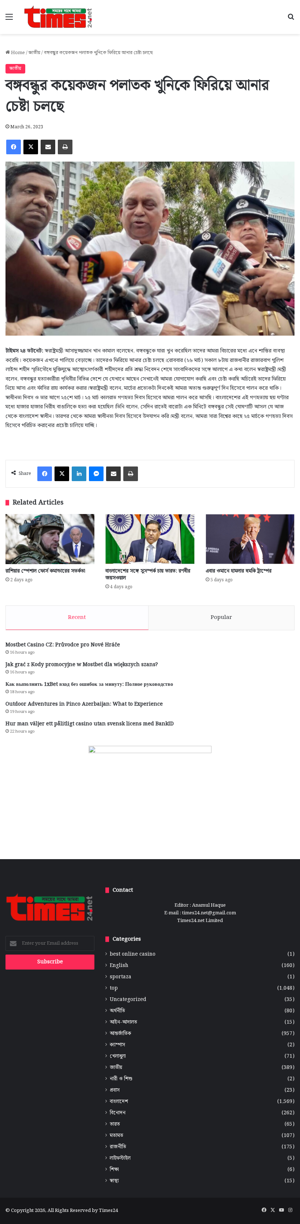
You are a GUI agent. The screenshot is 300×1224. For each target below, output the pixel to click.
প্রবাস (115, 1090)
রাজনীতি (118, 1147)
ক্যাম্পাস (117, 1045)
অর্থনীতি (117, 1011)
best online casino (132, 954)
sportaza (120, 977)
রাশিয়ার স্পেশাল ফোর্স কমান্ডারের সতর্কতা (45, 571)
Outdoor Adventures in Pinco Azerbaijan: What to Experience (84, 704)
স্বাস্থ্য (114, 1181)
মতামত (116, 1136)
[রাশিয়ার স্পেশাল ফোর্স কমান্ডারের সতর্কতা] (49, 539)
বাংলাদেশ (119, 1102)
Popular (221, 617)
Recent (77, 617)
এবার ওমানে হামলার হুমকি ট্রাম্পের (238, 571)
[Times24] (58, 17)
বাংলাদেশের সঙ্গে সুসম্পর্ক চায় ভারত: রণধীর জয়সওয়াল (147, 574)
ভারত (115, 1124)
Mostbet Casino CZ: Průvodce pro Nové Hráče (62, 645)
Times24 (108, 1210)
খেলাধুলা (118, 1056)
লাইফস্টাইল (120, 1158)
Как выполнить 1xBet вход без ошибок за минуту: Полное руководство (89, 684)
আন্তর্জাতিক (120, 1034)
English (119, 966)
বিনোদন (117, 1113)
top (114, 988)
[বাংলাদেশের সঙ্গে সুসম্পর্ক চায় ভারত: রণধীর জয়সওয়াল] (149, 539)
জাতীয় (34, 53)
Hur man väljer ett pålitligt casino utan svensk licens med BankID (89, 724)
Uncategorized (128, 1000)
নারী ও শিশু (121, 1079)
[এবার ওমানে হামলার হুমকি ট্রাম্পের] (250, 539)
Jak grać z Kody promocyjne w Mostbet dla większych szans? (81, 665)
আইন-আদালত (123, 1022)
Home (17, 53)
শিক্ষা (114, 1170)
